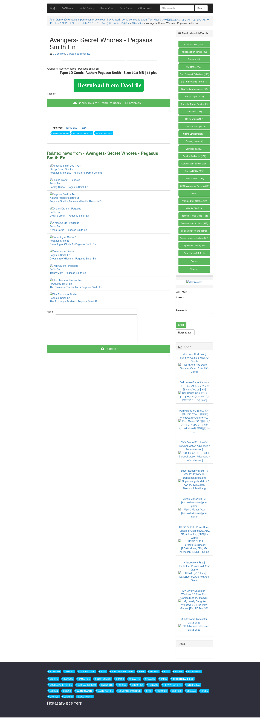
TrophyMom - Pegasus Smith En (68, 272)
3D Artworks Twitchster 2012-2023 (194, 620)
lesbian (54, 690)
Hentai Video (107, 8)
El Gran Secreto (86, 684)
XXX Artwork (145, 8)
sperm (204, 690)
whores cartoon (82, 133)
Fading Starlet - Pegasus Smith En (69, 187)
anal (142, 671)
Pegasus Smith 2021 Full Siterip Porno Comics (76, 172)
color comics (103, 678)
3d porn (69, 671)
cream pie (134, 678)
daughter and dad (183, 679)
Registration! (185, 332)
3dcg (103, 671)
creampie (150, 678)
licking (67, 690)
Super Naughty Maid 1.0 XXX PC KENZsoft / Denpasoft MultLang (194, 474)
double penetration (61, 684)
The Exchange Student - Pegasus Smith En (74, 301)
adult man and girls (123, 671)
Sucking (68, 696)
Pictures (162, 690)
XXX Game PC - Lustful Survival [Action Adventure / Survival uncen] (194, 446)
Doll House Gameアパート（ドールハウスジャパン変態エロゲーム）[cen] (194, 385)
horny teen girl (172, 684)
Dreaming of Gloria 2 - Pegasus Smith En (73, 244)
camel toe (84, 678)
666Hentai (67, 8)
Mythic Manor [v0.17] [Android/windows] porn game (194, 502)
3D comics (137, 23)
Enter (181, 324)
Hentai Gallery (87, 8)
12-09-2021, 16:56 (76, 127)
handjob (153, 684)
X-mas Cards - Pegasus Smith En (68, 230)
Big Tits (54, 678)
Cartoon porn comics (78, 53)
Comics (120, 678)
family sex (106, 685)
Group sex (137, 684)
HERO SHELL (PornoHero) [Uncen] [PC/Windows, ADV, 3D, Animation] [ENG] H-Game (194, 532)
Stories (54, 696)
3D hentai (55, 671)
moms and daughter (130, 690)
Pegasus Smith (61, 133)
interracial (193, 684)
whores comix (104, 133)
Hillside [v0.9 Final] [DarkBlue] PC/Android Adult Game (194, 566)
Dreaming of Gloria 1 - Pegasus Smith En (73, 258)
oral (148, 690)
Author (154, 671)
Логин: (180, 297)
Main (53, 8)
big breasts (194, 671)
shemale (191, 690)
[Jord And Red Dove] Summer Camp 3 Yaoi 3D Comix (194, 357)
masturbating (84, 691)
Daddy (164, 678)
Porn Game (126, 8)
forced (122, 684)
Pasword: (181, 310)
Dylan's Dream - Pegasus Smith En (69, 215)
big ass (178, 671)
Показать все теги (64, 703)
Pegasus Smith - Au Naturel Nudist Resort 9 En (76, 201)
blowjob (68, 678)
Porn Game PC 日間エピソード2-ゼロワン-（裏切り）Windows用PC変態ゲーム (194, 414)
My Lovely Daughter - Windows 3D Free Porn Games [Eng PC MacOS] (194, 594)
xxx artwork (85, 696)
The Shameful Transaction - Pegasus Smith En (76, 287)
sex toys (176, 690)
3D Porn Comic (87, 671)
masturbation (105, 690)
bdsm (166, 671)
